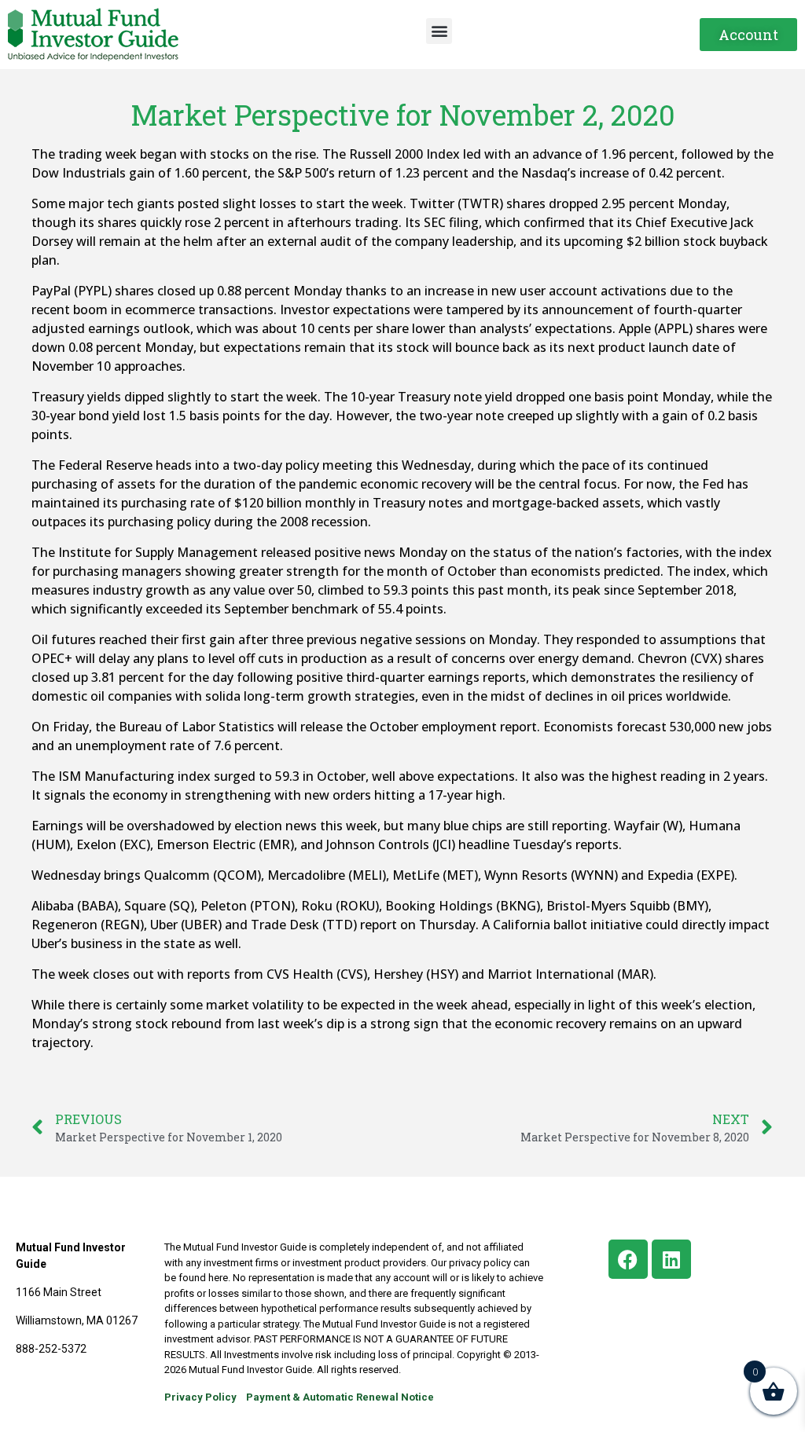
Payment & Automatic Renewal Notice (340, 1397)
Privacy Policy (200, 1397)
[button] (439, 31)
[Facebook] (628, 1259)
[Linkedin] (671, 1259)
